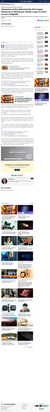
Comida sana (9, 158)
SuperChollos (28, 154)
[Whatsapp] (43, 20)
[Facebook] (38, 1)
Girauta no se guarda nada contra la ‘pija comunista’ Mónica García (40, 42)
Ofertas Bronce (28, 158)
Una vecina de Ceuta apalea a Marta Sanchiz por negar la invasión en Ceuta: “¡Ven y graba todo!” (40, 47)
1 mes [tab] (42, 29)
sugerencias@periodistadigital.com (6, 410)
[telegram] (44, 406)
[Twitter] (40, 20)
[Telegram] (45, 1)
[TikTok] (42, 1)
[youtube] (39, 406)
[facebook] (35, 406)
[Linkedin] (41, 20)
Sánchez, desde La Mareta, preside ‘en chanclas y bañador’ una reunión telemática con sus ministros (40, 51)
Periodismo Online (32, 4)
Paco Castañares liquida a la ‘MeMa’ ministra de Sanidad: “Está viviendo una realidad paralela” (40, 56)
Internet (22, 4)
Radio (43, 4)
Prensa (12, 4)
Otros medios (26, 4)
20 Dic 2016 (5, 20)
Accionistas (23, 409)
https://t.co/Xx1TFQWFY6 (17, 133)
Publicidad (40, 4)
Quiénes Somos (24, 408)
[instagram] (42, 406)
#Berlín (10, 133)
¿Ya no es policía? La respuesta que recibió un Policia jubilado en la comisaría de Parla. (40, 33)
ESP (48, 1)
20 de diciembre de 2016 (23, 85)
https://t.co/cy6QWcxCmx (20, 82)
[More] (48, 20)
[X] (39, 1)
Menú (2, 1)
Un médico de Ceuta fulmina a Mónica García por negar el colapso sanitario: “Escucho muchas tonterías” (40, 73)
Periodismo (6, 4)
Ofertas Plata (28, 157)
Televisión (46, 4)
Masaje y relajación (15, 158)
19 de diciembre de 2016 (25, 114)
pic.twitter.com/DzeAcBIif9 (9, 134)
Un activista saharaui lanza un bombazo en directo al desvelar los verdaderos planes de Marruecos (40, 38)
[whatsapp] (46, 1)
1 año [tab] (46, 29)
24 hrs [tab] (36, 29)
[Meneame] (46, 20)
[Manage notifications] (48, 406)
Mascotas (20, 158)
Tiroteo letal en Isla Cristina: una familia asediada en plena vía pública (40, 64)
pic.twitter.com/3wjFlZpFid (9, 84)
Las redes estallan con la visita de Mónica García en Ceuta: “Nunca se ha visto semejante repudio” (40, 60)
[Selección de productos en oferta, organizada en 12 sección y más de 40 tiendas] (17, 148)
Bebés (5, 158)
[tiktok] (40, 406)
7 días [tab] (39, 29)
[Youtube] (41, 1)
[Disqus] (17, 362)
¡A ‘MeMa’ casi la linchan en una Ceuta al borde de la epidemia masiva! (40, 68)
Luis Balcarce (11, 179)
